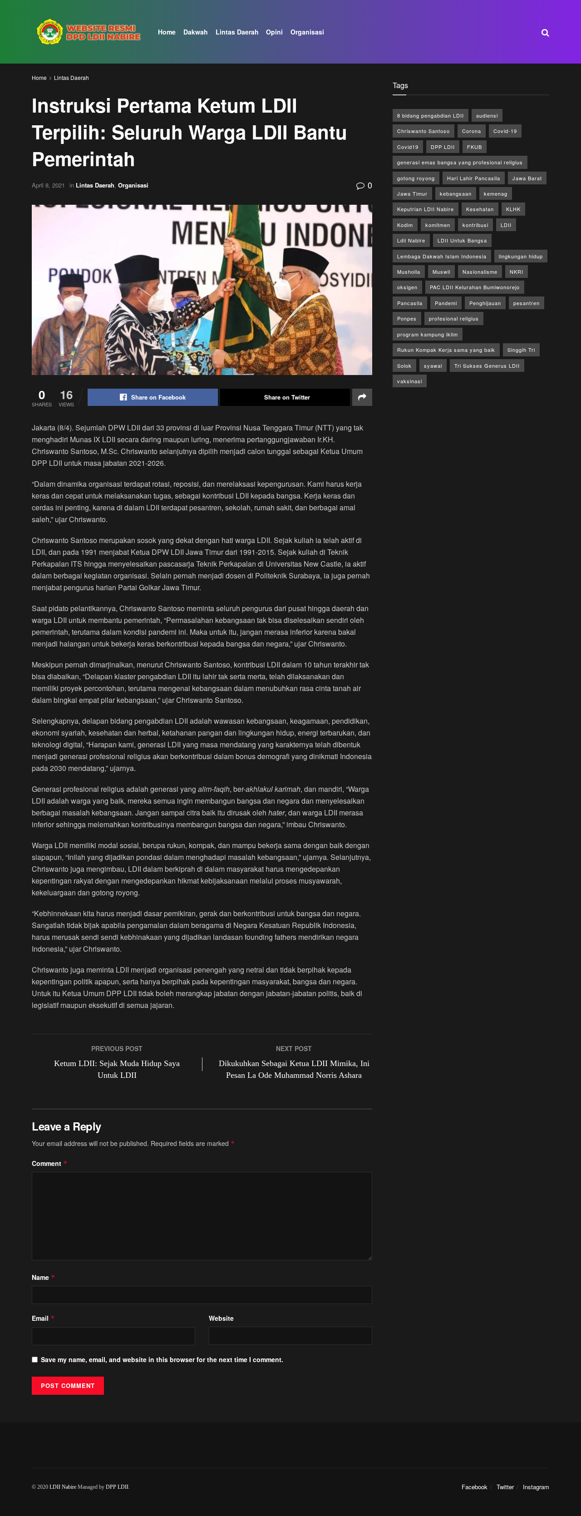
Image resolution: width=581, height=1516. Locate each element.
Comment (50, 1163)
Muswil (441, 271)
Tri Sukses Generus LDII (487, 365)
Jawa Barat (527, 178)
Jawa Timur (412, 193)
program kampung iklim (427, 334)
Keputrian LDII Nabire (425, 208)
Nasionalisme (480, 271)
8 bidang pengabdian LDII (430, 115)
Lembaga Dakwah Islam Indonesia (442, 256)
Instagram (536, 1486)
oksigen (407, 287)
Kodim (405, 224)
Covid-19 (505, 130)
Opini (274, 31)
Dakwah (195, 31)
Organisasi (307, 31)
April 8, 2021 (48, 185)
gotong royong (416, 178)
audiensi (487, 115)
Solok (404, 365)
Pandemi (446, 302)
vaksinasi (409, 381)
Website (221, 1318)
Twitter (505, 1486)
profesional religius (454, 318)
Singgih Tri (521, 349)
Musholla (408, 271)
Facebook (474, 1486)
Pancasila (410, 302)
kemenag (495, 193)
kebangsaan (456, 193)
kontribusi (475, 224)
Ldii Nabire (411, 240)
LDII (506, 224)
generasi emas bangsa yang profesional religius (460, 162)
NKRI (516, 271)
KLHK (513, 208)
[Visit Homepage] (88, 32)
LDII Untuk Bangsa (462, 240)
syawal (433, 365)
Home (167, 31)
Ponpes (407, 318)
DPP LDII (443, 146)
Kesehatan (480, 208)
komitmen (437, 224)
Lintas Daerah (237, 31)
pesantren (526, 302)
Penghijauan (485, 302)
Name (43, 1277)
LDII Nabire (62, 1487)
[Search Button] (545, 31)
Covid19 (408, 146)
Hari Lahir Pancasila (473, 178)
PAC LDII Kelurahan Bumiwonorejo (475, 287)
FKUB (474, 146)
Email (43, 1318)
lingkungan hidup (521, 256)
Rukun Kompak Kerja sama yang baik (446, 349)
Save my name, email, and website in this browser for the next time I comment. (162, 1359)
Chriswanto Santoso (423, 130)
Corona (471, 130)
